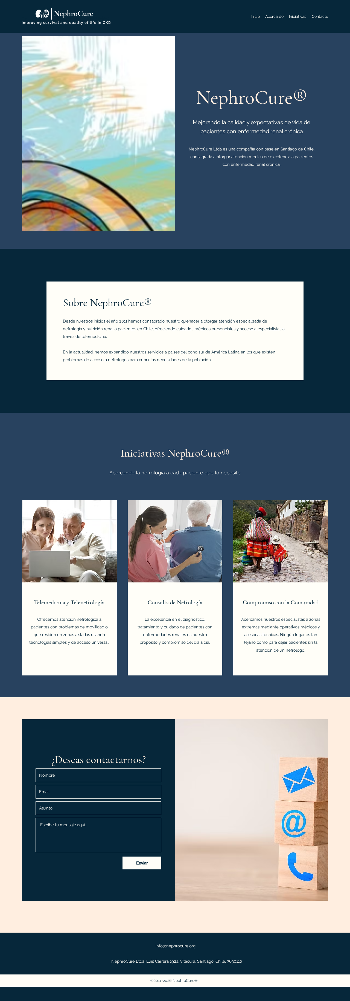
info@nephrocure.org (176, 946)
